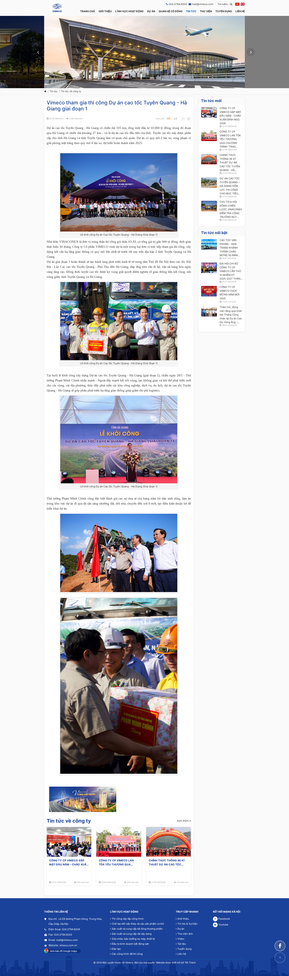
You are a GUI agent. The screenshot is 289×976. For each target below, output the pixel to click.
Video (180, 938)
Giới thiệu (183, 918)
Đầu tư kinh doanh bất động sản (130, 943)
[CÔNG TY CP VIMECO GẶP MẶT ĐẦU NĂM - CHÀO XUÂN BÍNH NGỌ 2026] (69, 842)
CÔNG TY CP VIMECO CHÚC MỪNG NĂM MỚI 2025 (229, 292)
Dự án (180, 928)
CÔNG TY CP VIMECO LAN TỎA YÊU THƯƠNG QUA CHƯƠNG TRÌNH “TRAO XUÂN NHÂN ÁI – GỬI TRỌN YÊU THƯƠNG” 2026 (118, 862)
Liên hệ (181, 953)
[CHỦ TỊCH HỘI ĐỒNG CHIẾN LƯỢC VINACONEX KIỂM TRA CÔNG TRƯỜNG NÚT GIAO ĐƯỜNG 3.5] (209, 206)
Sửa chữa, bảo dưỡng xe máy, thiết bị (133, 938)
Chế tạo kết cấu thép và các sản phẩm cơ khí (138, 923)
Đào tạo (116, 948)
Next (251, 52)
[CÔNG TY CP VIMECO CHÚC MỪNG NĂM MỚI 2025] (209, 291)
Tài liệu (181, 943)
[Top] (280, 958)
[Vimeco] (57, 8)
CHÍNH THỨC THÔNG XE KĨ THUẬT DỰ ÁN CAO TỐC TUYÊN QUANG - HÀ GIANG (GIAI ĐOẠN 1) (167, 862)
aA (169, 118)
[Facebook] (280, 946)
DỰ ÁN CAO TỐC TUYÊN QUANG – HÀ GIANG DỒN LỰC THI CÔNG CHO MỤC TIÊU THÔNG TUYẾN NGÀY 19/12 (230, 186)
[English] (242, 4)
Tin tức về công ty (71, 91)
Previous (38, 52)
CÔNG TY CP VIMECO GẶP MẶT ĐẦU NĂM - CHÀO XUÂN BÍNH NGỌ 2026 (68, 862)
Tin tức (54, 91)
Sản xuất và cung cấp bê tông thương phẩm (137, 928)
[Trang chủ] (45, 91)
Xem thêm (183, 820)
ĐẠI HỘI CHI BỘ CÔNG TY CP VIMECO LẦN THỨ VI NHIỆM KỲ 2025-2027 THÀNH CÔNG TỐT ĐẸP (231, 271)
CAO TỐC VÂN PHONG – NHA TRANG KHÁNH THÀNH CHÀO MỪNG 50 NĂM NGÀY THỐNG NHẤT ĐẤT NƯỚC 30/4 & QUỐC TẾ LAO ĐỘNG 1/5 (230, 248)
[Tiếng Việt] (237, 4)
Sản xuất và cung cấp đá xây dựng (132, 933)
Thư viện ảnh (185, 933)
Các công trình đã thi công (127, 953)
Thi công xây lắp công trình (128, 918)
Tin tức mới (211, 101)
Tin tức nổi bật (214, 233)
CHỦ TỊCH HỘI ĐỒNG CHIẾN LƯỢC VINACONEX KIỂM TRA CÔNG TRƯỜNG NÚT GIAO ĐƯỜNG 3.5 (231, 209)
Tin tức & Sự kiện (187, 923)
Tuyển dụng (184, 948)
